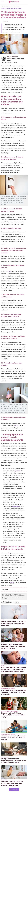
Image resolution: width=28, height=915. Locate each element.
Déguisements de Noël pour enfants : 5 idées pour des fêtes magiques (12, 715)
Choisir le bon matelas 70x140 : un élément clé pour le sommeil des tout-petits (13, 623)
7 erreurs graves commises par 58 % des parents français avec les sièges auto (13, 692)
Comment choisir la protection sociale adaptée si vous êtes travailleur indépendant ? (12, 783)
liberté (12, 582)
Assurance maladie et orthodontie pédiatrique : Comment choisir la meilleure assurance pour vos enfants (13, 669)
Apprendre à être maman (8, 688)
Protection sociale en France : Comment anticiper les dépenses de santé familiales (13, 646)
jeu (9, 553)
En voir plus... (14, 789)
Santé (2, 642)
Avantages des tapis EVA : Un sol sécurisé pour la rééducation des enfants (13, 738)
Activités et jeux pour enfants (9, 711)
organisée (17, 471)
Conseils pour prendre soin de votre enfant (11, 8)
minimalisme (16, 506)
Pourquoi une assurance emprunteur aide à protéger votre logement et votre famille (13, 760)
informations (5, 757)
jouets (9, 271)
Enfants (3, 6)
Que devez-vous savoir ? (12, 6)
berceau (16, 425)
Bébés (2, 620)
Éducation (4, 780)
